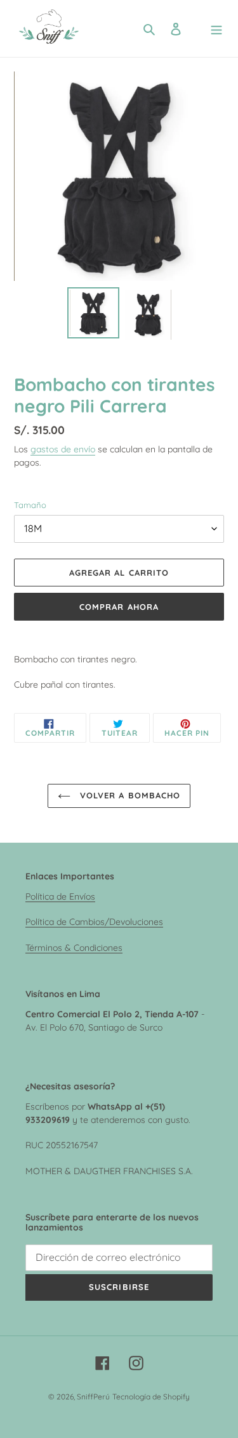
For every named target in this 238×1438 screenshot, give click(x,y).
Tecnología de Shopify (151, 1396)
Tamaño (30, 505)
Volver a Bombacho (128, 795)
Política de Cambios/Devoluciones (94, 921)
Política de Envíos (60, 896)
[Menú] (216, 28)
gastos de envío (62, 448)
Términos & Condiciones (73, 947)
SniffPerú (93, 1396)
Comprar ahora (119, 607)
